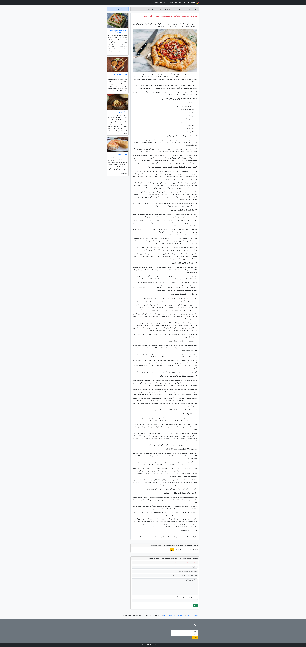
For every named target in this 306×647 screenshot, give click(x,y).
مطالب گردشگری (146, 3)
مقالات (183, 3)
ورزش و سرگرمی (168, 3)
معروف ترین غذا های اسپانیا (121, 154)
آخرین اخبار (155, 3)
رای (172, 550)
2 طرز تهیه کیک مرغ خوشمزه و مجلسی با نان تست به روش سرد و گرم (118, 31)
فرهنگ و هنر (177, 3)
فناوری (161, 3)
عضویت (195, 637)
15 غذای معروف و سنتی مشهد (120, 112)
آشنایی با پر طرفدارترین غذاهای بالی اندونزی (119, 75)
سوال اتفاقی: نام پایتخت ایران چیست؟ (187, 597)
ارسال (195, 605)
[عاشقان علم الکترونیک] (193, 2)
